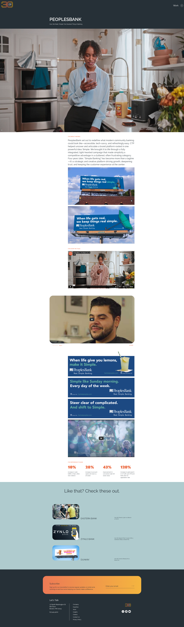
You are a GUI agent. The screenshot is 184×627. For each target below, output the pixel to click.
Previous (53, 345)
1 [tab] (131, 345)
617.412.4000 (54, 612)
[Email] (120, 586)
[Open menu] (182, 5)
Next (60, 345)
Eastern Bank (89, 518)
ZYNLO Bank (87, 539)
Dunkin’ (85, 559)
